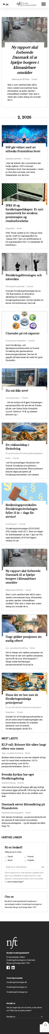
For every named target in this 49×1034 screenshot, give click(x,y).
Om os (9, 896)
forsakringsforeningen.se (17, 992)
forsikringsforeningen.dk (17, 982)
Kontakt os (11, 1017)
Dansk (10, 856)
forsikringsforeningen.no (17, 987)
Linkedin (13, 967)
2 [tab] (24, 20)
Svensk (31, 856)
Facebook (8, 967)
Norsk (10, 860)
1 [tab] (20, 20)
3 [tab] (28, 20)
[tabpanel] (24, 58)
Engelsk (31, 860)
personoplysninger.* (16, 882)
